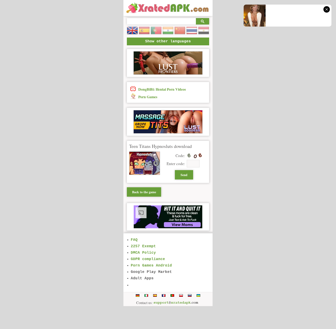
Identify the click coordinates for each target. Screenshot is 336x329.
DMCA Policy (143, 253)
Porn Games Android (151, 266)
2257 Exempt (143, 246)
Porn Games (147, 96)
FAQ (134, 240)
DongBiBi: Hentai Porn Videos (162, 89)
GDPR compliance (148, 259)
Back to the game (144, 192)
